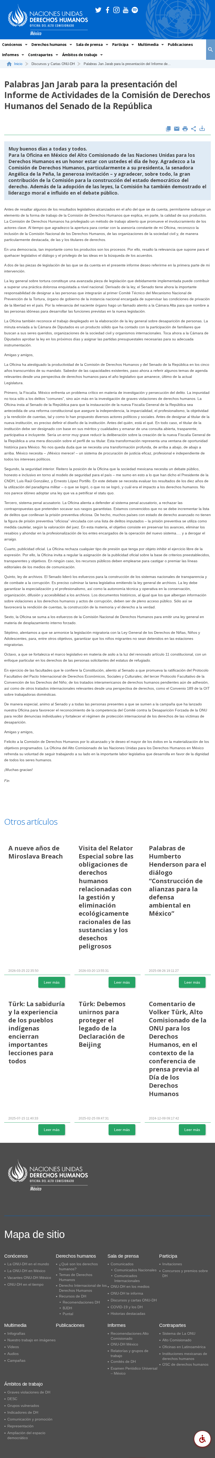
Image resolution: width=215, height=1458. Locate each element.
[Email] (177, 129)
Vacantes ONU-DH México (29, 1277)
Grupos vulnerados (23, 1405)
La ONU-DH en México (26, 1271)
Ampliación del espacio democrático (26, 1435)
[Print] (185, 129)
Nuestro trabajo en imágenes (31, 1340)
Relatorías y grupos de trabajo (129, 1353)
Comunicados (122, 1264)
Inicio (18, 64)
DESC (12, 1399)
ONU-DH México (124, 1344)
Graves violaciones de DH (28, 1392)
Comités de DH (123, 1361)
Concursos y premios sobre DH (185, 1273)
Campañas (16, 1360)
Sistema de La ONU (178, 1333)
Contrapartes (40, 54)
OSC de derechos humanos (185, 1364)
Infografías (16, 1333)
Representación (20, 1426)
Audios (13, 1354)
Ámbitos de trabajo (79, 54)
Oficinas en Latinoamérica (184, 1347)
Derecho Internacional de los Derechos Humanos (83, 1288)
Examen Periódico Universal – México (134, 1370)
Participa (120, 44)
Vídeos (13, 1347)
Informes (10, 54)
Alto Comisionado (176, 1340)
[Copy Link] (168, 129)
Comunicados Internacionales (127, 1278)
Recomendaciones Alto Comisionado (130, 1336)
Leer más (52, 982)
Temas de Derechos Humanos (75, 1277)
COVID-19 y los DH (127, 1307)
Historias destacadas (128, 1313)
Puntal (68, 1314)
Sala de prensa (89, 44)
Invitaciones (172, 1264)
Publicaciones (180, 44)
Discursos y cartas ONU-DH (134, 1300)
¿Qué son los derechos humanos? (78, 1266)
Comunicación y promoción (29, 1419)
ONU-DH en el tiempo (25, 1284)
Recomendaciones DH (81, 1302)
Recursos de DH (72, 1296)
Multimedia (148, 44)
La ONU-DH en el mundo (28, 1264)
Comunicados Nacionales (135, 1270)
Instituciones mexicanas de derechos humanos (184, 1356)
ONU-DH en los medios (130, 1286)
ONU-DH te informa (127, 1293)
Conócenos (12, 44)
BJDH (67, 1308)
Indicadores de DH (22, 1412)
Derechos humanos (49, 44)
